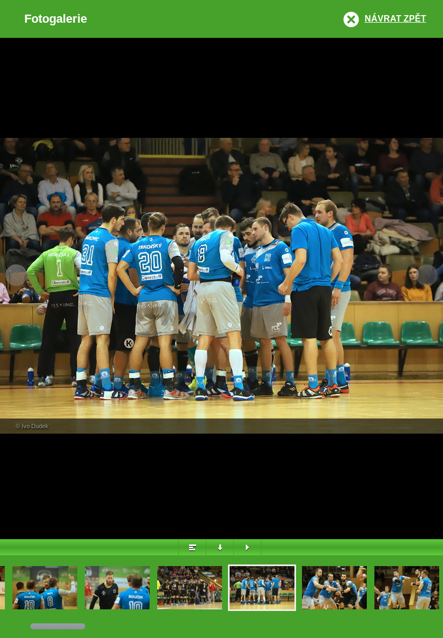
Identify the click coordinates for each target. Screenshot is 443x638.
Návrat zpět (395, 18)
